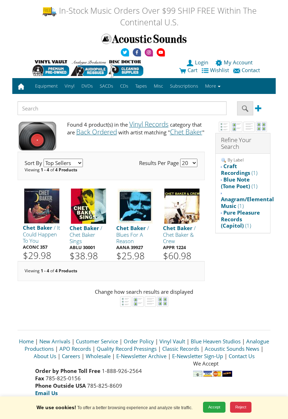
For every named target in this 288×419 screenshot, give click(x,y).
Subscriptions (184, 86)
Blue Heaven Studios (216, 341)
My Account (238, 62)
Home (26, 341)
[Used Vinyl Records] (50, 67)
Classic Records (180, 348)
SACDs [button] (106, 86)
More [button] (211, 86)
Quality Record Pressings (127, 348)
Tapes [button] (141, 86)
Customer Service (97, 341)
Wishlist (219, 70)
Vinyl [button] (69, 86)
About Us (45, 356)
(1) (239, 169)
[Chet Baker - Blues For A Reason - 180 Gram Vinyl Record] (135, 206)
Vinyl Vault (172, 341)
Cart (191, 70)
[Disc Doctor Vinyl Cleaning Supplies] (127, 67)
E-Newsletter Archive (141, 356)
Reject (240, 407)
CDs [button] (124, 86)
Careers (71, 356)
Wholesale (98, 356)
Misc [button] (158, 86)
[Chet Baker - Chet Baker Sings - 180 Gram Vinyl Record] (88, 206)
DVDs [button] (87, 86)
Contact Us (242, 356)
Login (202, 62)
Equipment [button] (46, 86)
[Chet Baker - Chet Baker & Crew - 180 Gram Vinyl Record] (182, 206)
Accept (214, 407)
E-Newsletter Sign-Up (197, 356)
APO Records (75, 348)
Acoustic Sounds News (232, 348)
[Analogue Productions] (89, 67)
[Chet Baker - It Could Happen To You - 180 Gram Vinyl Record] (42, 206)
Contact (250, 70)
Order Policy (139, 341)
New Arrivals (54, 341)
